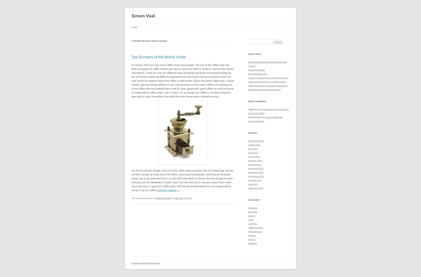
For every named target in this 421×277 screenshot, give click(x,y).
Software (252, 243)
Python (252, 239)
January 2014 (254, 164)
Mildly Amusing (163, 198)
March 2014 (254, 156)
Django (251, 215)
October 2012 (254, 180)
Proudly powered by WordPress (146, 263)
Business (252, 207)
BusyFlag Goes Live (257, 73)
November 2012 (256, 176)
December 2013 (255, 168)
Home (134, 27)
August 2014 (254, 144)
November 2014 (256, 140)
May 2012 (253, 184)
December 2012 (255, 172)
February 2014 (255, 160)
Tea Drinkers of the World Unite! (159, 56)
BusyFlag (252, 211)
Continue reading (168, 190)
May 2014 (253, 148)
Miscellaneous (255, 231)
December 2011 (255, 188)
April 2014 (253, 152)
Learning (252, 223)
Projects (252, 235)
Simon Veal (143, 16)
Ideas (251, 219)
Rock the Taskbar (256, 69)
